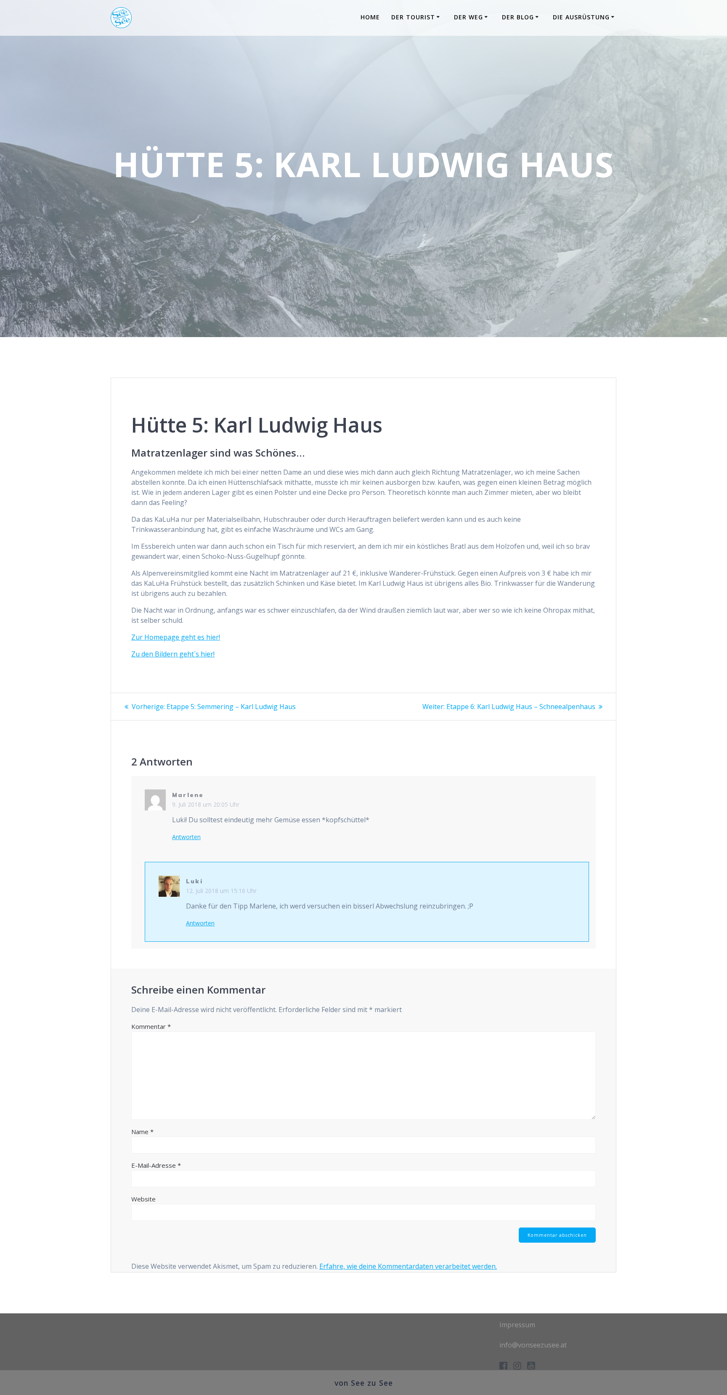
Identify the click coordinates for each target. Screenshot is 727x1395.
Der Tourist (413, 17)
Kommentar (151, 1026)
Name (142, 1131)
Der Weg (468, 17)
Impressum (517, 1324)
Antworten (186, 837)
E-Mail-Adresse (156, 1165)
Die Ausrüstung (581, 17)
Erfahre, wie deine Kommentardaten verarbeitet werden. (408, 1266)
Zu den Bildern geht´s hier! (173, 654)
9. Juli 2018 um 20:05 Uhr (205, 804)
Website (143, 1199)
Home (370, 17)
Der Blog (518, 17)
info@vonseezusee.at (533, 1345)
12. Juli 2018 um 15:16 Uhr (221, 891)
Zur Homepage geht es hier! (175, 637)
